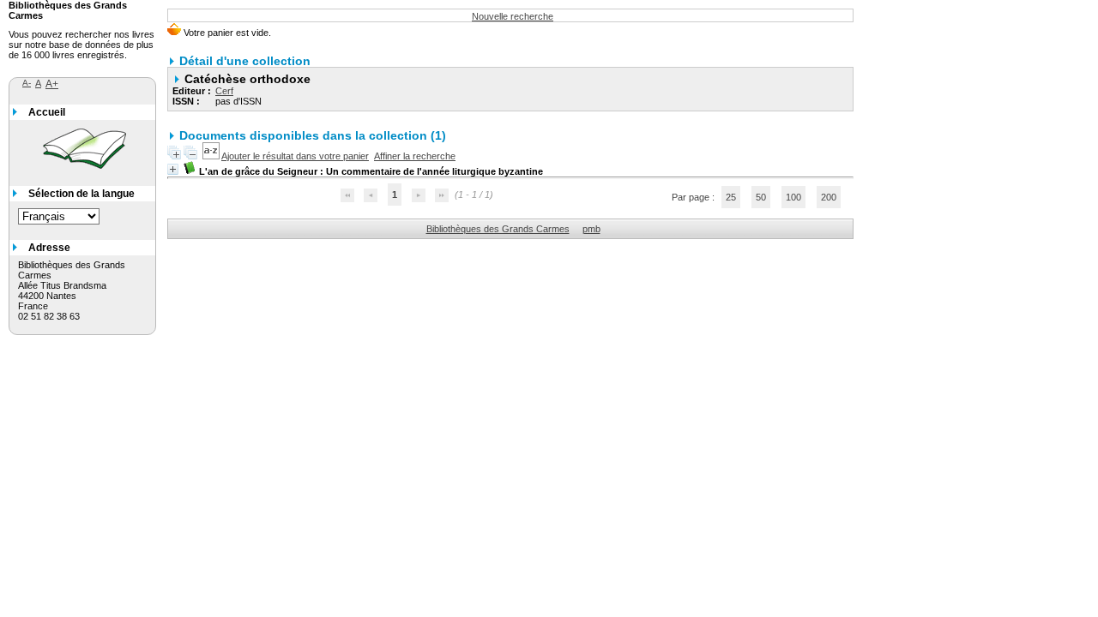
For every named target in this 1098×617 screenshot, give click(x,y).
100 (793, 197)
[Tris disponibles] (211, 156)
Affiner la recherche (414, 156)
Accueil (46, 112)
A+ (51, 84)
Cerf (224, 91)
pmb (591, 229)
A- (26, 82)
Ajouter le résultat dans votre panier (295, 156)
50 (761, 197)
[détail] (172, 169)
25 (731, 197)
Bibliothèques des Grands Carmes (498, 229)
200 (828, 197)
